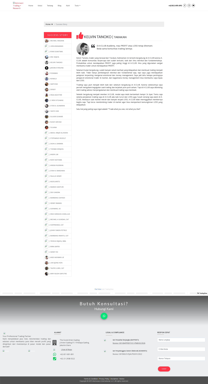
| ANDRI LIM (53, 154)
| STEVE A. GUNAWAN (57, 106)
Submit (164, 369)
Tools (77, 5)
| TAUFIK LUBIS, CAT (56, 268)
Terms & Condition (91, 379)
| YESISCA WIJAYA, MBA (57, 241)
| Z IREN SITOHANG (56, 100)
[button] (104, 316)
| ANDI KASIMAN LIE (56, 257)
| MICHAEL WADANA (56, 41)
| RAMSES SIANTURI (56, 187)
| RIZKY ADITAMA (55, 160)
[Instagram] (189, 5)
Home (30, 5)
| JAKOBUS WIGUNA (56, 68)
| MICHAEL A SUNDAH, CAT (59, 219)
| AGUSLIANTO (54, 181)
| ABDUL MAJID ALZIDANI (58, 133)
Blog (59, 5)
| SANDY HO (53, 252)
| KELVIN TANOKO (55, 62)
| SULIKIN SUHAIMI (56, 116)
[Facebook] (184, 5)
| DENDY (52, 89)
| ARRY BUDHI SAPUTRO (58, 274)
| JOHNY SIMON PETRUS (58, 230)
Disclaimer (114, 379)
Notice (121, 379)
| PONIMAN (53, 73)
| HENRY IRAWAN (55, 203)
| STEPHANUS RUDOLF (57, 138)
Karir (68, 5)
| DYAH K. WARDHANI (57, 171)
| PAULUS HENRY (55, 176)
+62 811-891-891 (175, 5)
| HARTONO (53, 84)
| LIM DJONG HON (55, 263)
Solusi (40, 5)
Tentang (50, 5)
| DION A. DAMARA (56, 144)
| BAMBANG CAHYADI (57, 198)
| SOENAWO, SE (55, 209)
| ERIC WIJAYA (54, 57)
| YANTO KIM (54, 111)
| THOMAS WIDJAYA (56, 149)
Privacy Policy (104, 379)
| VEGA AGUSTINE (55, 95)
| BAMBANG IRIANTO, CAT (58, 236)
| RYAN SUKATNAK (56, 51)
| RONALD (53, 79)
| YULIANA (53, 127)
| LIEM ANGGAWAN (56, 46)
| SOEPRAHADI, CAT (56, 225)
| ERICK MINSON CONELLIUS (59, 214)
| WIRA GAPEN (54, 246)
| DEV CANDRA (54, 192)
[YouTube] (193, 5)
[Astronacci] (19, 5)
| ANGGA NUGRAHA (56, 165)
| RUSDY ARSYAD (55, 122)
